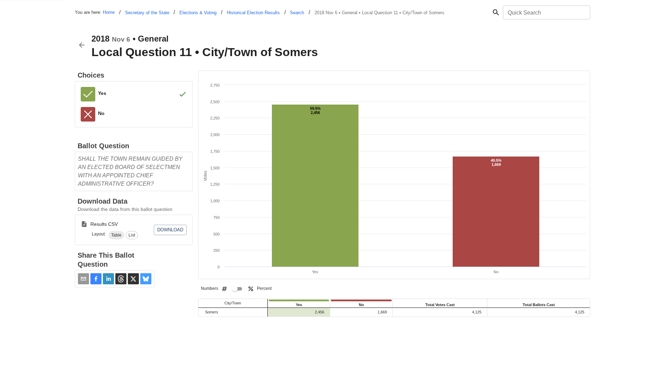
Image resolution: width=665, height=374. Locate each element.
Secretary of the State (147, 12)
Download (170, 229)
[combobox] (546, 12)
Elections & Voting (197, 12)
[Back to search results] (82, 45)
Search (297, 12)
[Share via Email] (83, 278)
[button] (116, 235)
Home (109, 12)
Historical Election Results (253, 12)
